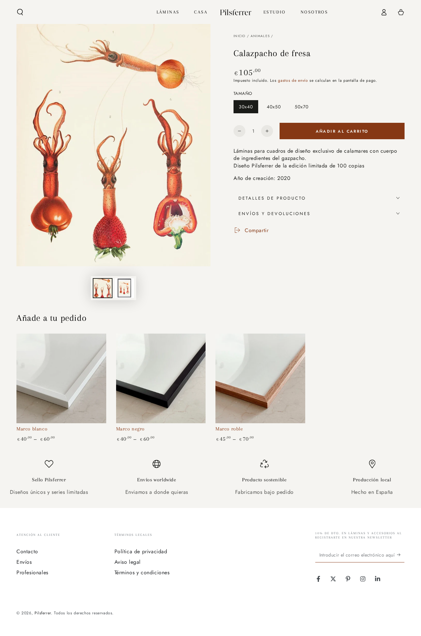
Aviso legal (127, 562)
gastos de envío (293, 80)
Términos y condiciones (142, 572)
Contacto (27, 551)
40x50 (276, 108)
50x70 (304, 108)
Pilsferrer (43, 613)
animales (260, 35)
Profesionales (32, 572)
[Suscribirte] (401, 555)
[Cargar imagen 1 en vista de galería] (102, 288)
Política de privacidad (140, 551)
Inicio (240, 35)
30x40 (248, 108)
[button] (20, 12)
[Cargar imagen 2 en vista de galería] (124, 288)
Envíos (24, 562)
